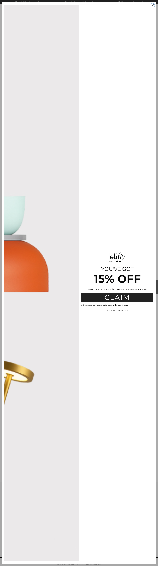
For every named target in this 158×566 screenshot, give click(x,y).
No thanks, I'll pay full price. (117, 310)
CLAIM (117, 297)
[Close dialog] (153, 5)
